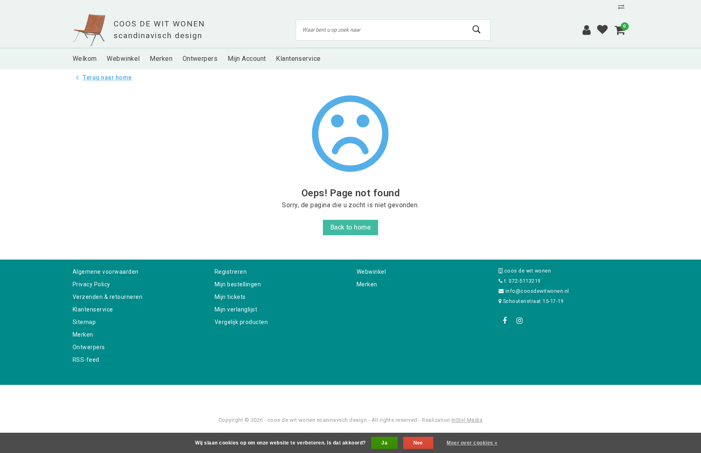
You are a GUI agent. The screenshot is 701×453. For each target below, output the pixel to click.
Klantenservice (93, 309)
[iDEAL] (325, 395)
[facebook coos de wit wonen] (505, 321)
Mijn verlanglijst (236, 309)
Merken (83, 334)
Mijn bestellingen (238, 284)
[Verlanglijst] (602, 30)
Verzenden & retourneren (107, 297)
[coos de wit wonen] (89, 30)
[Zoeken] (477, 29)
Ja (384, 443)
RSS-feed (86, 359)
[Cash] (299, 395)
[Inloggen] (587, 30)
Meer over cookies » (472, 443)
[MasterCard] (351, 395)
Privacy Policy (91, 284)
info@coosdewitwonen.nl (537, 291)
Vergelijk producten (241, 322)
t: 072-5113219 (521, 281)
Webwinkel (371, 271)
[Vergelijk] (623, 7)
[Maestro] (403, 395)
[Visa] (377, 395)
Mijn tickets (230, 297)
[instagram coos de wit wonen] (519, 321)
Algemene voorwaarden (106, 271)
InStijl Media (467, 420)
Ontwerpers (89, 347)
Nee (418, 443)
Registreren (231, 271)
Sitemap (84, 322)
